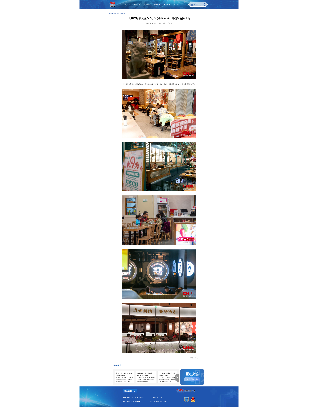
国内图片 (122, 13)
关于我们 (176, 4)
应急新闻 (146, 4)
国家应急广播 (113, 13)
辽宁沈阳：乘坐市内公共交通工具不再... (167, 374)
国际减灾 (166, 4)
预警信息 (136, 4)
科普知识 (126, 4)
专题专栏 (156, 4)
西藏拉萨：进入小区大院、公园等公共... (144, 374)
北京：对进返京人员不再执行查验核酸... (124, 374)
